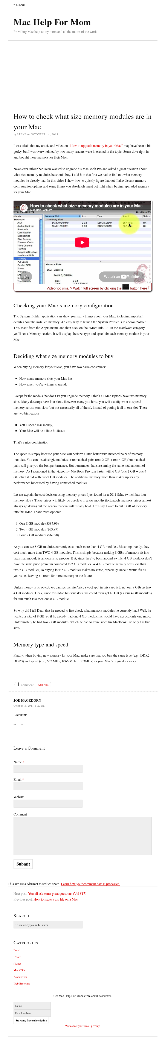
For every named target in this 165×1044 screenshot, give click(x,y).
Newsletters (20, 977)
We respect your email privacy (82, 1026)
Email (19, 779)
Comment (20, 814)
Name (19, 762)
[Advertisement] (83, 79)
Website (19, 796)
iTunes (17, 963)
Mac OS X (19, 970)
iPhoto (17, 957)
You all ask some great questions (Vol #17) (57, 893)
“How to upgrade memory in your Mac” (96, 145)
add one (43, 685)
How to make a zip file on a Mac (56, 899)
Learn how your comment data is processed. (90, 883)
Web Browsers (22, 983)
